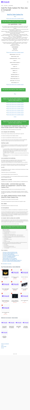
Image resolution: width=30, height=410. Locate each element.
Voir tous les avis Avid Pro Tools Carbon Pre (13, 89)
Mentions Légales (3, 346)
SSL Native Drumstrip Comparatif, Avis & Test (10, 253)
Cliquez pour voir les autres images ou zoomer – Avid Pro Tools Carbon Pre (15, 99)
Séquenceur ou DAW (7, 241)
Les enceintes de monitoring (8, 239)
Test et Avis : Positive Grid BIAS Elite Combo (10, 252)
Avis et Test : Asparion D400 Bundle (8, 254)
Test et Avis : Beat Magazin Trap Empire (9, 256)
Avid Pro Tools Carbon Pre (15, 14)
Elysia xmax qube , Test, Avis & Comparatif (9, 258)
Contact (2, 345)
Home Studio (6, 5)
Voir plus (15, 116)
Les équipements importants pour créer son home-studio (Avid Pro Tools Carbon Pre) (14, 236)
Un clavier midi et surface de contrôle (9, 246)
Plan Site (2, 347)
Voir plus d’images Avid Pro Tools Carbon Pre (13, 21)
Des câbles (6, 244)
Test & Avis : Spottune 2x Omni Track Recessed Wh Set (11, 261)
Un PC (5, 240)
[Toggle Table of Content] (26, 230)
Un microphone (6, 245)
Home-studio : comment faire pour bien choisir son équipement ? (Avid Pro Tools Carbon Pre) (15, 242)
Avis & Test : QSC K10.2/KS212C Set (8, 257)
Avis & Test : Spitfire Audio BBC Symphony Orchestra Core (12, 260)
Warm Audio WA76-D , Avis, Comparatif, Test (10, 259)
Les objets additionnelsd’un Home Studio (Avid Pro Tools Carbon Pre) (12, 243)
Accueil (2, 5)
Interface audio (6, 238)
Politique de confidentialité (5, 343)
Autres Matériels (10, 5)
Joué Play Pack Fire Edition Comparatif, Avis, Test (11, 255)
